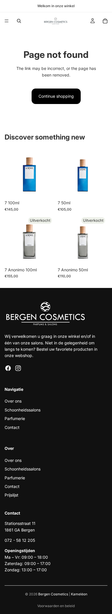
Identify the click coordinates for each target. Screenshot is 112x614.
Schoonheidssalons (22, 409)
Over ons (13, 401)
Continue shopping (56, 96)
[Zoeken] (19, 21)
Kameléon (79, 594)
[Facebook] (8, 368)
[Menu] (6, 21)
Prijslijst (11, 495)
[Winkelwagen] (105, 21)
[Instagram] (18, 368)
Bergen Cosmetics (53, 594)
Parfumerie (15, 418)
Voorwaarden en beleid (56, 606)
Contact (12, 427)
